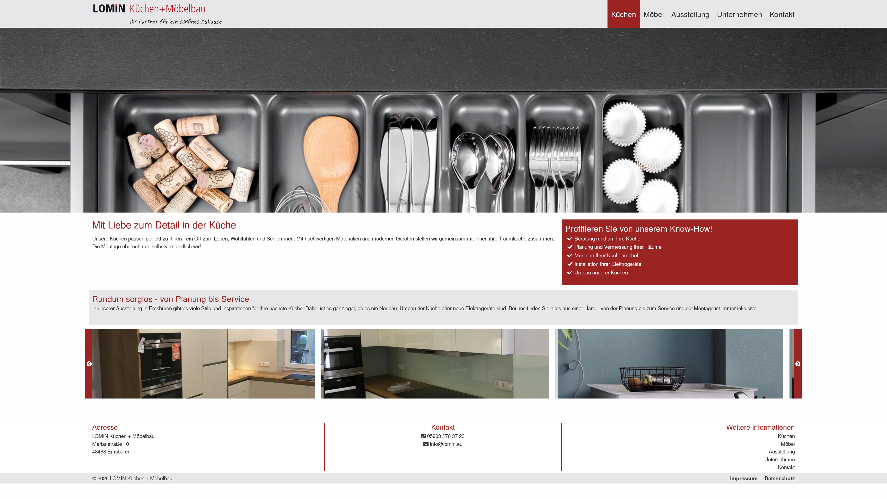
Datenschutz (780, 478)
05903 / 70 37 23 (445, 435)
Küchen (623, 14)
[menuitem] (624, 14)
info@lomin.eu (445, 443)
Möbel (654, 14)
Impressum (744, 478)
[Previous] (89, 364)
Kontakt (782, 14)
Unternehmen (739, 14)
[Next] (798, 364)
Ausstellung (690, 14)
